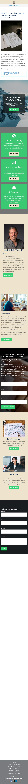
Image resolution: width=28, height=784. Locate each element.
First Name (4, 381)
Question (3, 537)
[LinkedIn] (16, 781)
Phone (3, 528)
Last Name (4, 389)
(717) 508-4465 (16, 764)
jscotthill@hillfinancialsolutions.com (14, 778)
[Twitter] (14, 781)
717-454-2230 (16, 766)
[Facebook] (11, 781)
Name (3, 511)
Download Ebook (8, 407)
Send (4, 548)
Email (2, 398)
